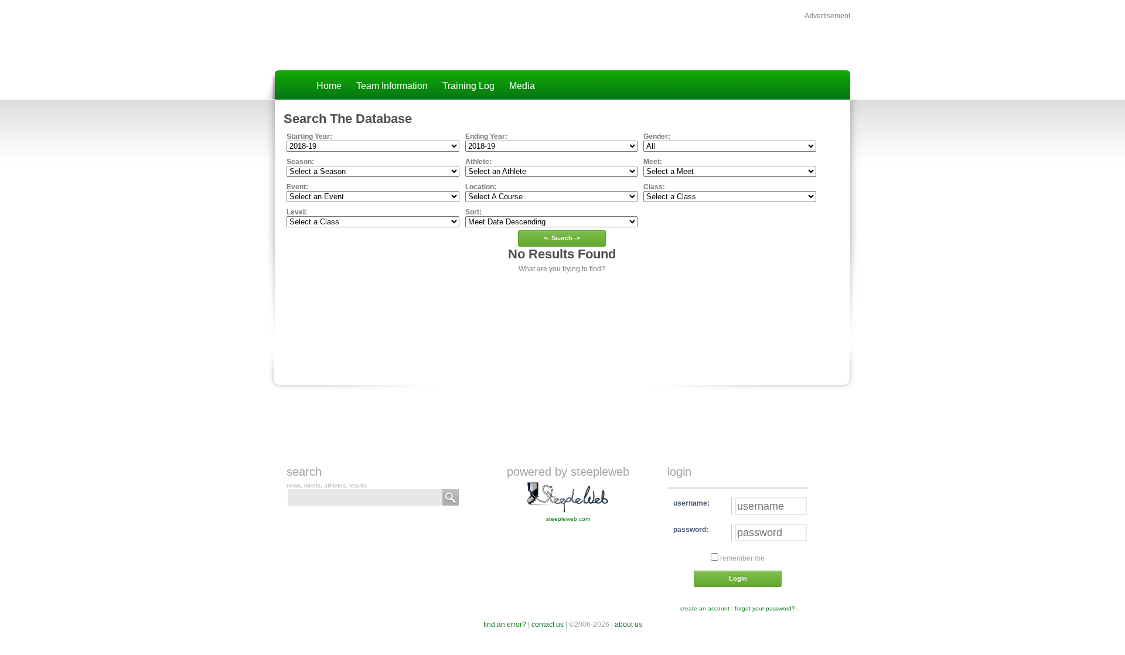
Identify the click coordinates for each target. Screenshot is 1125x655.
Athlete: (478, 162)
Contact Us (547, 624)
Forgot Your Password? (765, 608)
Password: (690, 530)
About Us (628, 624)
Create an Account (704, 608)
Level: (297, 212)
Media (522, 86)
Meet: (652, 162)
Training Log (468, 86)
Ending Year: (486, 136)
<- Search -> (562, 237)
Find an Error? (504, 624)
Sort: (473, 212)
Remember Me (741, 558)
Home (329, 86)
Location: (480, 187)
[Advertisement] (713, 38)
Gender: (656, 136)
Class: (654, 187)
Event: (297, 187)
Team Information (392, 86)
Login (738, 578)
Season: (300, 162)
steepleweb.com (568, 519)
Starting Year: (309, 136)
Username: (691, 503)
